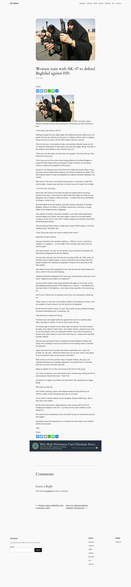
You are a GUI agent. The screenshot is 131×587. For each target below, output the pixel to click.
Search (12, 547)
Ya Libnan (14, 3)
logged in (49, 491)
